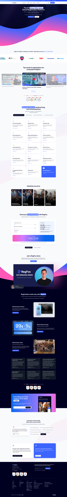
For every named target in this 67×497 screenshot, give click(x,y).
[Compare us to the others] (37, 247)
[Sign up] (52, 3)
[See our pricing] (40, 331)
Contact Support (54, 0)
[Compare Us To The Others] (17, 456)
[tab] (18, 115)
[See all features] (15, 313)
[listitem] (34, 81)
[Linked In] (55, 495)
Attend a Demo (43, 0)
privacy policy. (22, 409)
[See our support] (15, 350)
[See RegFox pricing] (28, 247)
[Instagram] (54, 495)
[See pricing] (43, 434)
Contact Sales (48, 0)
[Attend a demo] (33, 261)
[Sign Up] (37, 17)
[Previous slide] (32, 91)
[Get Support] (38, 456)
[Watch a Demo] (31, 17)
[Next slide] (34, 91)
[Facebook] (52, 495)
